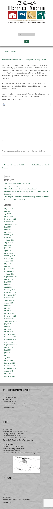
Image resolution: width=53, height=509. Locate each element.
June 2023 (7, 266)
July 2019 (7, 350)
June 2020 (7, 326)
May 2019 (7, 355)
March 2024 (8, 253)
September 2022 (10, 277)
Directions (27, 404)
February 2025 (9, 235)
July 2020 (7, 324)
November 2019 (10, 340)
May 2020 (7, 329)
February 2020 (9, 334)
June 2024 (7, 248)
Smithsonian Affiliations (26, 413)
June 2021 (7, 305)
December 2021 (10, 292)
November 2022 (10, 271)
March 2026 (8, 216)
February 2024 (9, 256)
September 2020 (10, 321)
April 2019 (7, 358)
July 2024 (7, 245)
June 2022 (7, 284)
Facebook (26, 27)
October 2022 (9, 274)
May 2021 (7, 308)
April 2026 (7, 214)
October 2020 (9, 319)
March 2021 (8, 311)
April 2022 (7, 287)
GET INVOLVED (8, 497)
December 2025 (10, 219)
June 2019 (7, 353)
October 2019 (9, 342)
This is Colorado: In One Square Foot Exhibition (21, 189)
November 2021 (10, 295)
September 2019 (10, 345)
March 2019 (8, 360)
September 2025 (10, 224)
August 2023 (8, 261)
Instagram (36, 487)
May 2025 (7, 232)
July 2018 (7, 373)
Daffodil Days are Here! (41, 165)
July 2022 (7, 282)
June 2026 (7, 211)
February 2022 (9, 290)
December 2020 (10, 316)
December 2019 (10, 337)
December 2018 (10, 366)
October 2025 (9, 222)
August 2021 (8, 303)
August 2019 (8, 347)
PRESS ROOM (7, 502)
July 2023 (7, 264)
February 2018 (9, 376)
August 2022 (8, 279)
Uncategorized (24, 151)
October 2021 (9, 298)
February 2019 (9, 363)
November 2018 (10, 368)
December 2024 (10, 237)
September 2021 (10, 300)
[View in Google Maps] (26, 464)
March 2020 (8, 332)
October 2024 (9, 240)
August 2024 (8, 243)
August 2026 (8, 208)
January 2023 (8, 269)
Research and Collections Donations (17, 500)
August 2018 (8, 371)
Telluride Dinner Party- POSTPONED (17, 183)
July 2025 (7, 227)
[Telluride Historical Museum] (26, 12)
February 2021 (9, 313)
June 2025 (7, 229)
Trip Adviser (30, 487)
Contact (6, 494)
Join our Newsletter (9, 51)
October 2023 (9, 258)
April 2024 (7, 250)
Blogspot (23, 487)
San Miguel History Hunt (13, 186)
